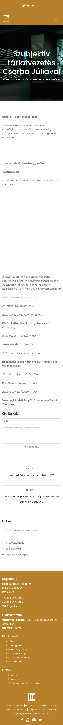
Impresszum (15, 675)
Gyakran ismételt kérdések (21, 530)
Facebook (33, 446)
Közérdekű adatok (18, 657)
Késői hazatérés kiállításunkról (19, 297)
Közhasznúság (16, 653)
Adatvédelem (16, 661)
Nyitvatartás (33, 5)
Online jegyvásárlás (17, 555)
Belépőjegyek (13, 549)
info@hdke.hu (12, 606)
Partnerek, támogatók (21, 649)
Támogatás (15, 645)
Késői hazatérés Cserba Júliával (22, 427)
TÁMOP (12, 641)
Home (6, 79)
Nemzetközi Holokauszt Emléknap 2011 (31, 475)
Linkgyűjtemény (14, 542)
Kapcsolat (11, 536)
